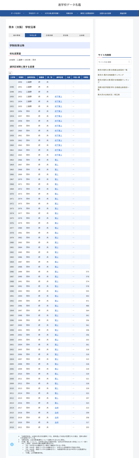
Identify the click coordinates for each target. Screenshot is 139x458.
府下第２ (58, 96)
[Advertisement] (114, 35)
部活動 (65, 35)
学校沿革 (33, 35)
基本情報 (16, 35)
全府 (57, 407)
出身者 (82, 35)
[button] (129, 62)
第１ (57, 159)
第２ (57, 203)
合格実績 (49, 35)
